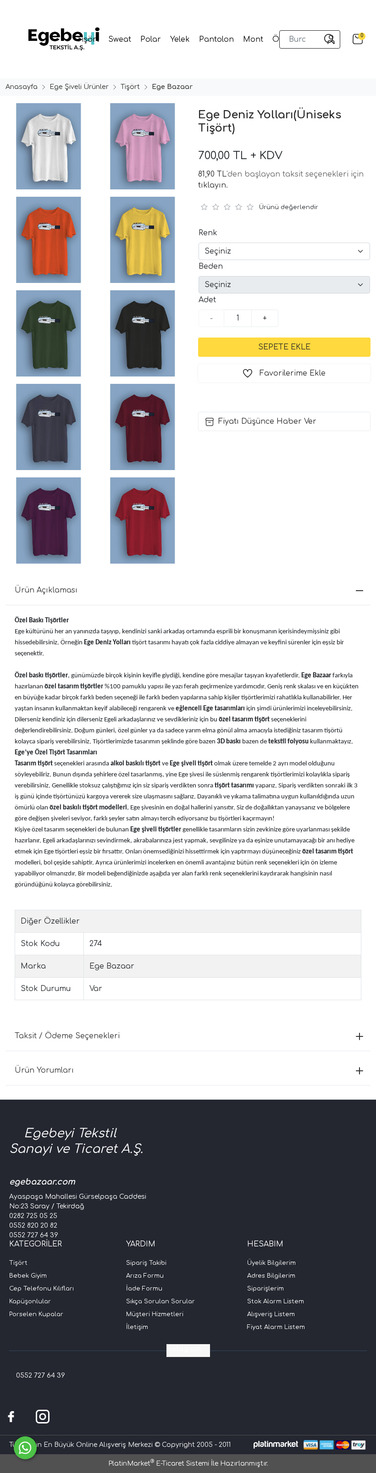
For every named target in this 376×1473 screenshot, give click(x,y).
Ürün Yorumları (44, 1070)
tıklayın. (213, 185)
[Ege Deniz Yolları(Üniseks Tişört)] (47, 146)
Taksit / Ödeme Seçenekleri (67, 1036)
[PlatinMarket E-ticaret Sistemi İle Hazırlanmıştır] (276, 1445)
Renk (208, 233)
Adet (207, 300)
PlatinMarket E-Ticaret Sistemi (158, 1463)
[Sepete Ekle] (284, 347)
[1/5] (204, 206)
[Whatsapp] (25, 1447)
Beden (211, 266)
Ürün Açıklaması (46, 590)
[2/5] (209, 206)
